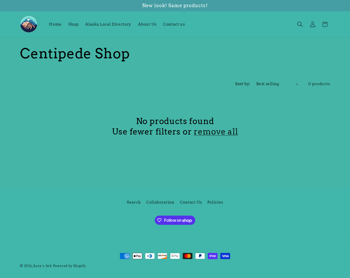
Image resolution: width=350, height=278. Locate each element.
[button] (300, 24)
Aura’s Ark (42, 266)
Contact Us (191, 202)
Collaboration (160, 202)
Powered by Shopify (69, 266)
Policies (215, 202)
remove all (216, 132)
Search (134, 202)
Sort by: (243, 83)
